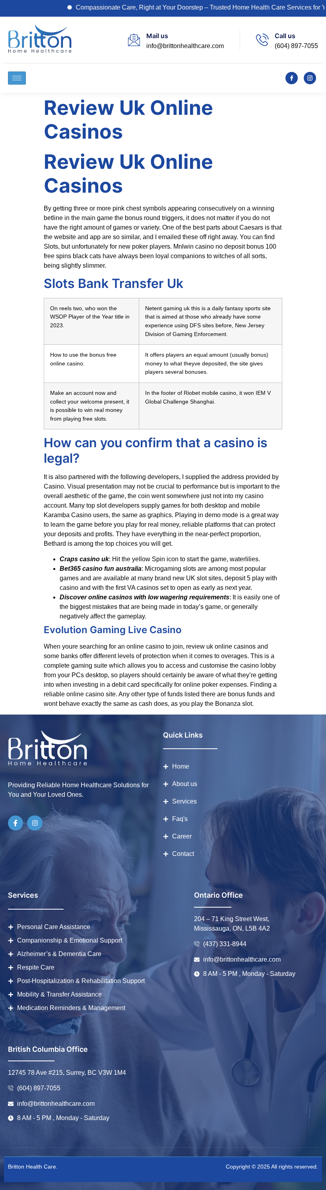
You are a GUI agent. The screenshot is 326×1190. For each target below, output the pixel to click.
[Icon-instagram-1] (310, 78)
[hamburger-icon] (17, 78)
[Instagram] (34, 823)
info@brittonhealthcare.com (185, 45)
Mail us (157, 36)
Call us (285, 36)
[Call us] (262, 39)
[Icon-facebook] (291, 78)
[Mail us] (134, 39)
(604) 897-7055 (296, 45)
